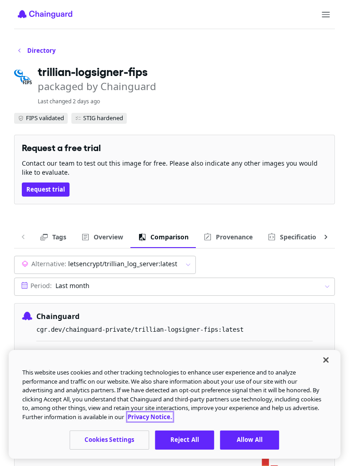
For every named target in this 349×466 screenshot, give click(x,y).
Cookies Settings (109, 440)
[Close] (326, 360)
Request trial (45, 189)
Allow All (250, 440)
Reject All (184, 440)
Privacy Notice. (150, 417)
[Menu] (326, 14)
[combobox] (105, 265)
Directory (41, 50)
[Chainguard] (45, 14)
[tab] (53, 237)
